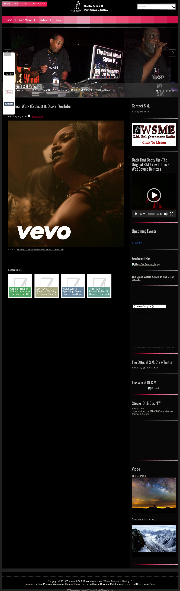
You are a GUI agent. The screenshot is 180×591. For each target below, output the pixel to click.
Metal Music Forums (120, 584)
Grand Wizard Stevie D (21, 86)
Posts (57, 19)
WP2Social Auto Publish (77, 590)
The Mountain (139, 476)
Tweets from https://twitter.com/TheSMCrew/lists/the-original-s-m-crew (152, 411)
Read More (96, 90)
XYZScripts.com (106, 590)
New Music (25, 19)
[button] (154, 195)
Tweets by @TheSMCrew (145, 367)
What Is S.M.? (39, 4)
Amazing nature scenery (144, 519)
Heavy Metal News (145, 584)
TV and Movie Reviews (97, 584)
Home (9, 19)
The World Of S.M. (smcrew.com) (83, 581)
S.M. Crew (37, 116)
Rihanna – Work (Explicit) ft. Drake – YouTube (40, 249)
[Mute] (166, 214)
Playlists (42, 19)
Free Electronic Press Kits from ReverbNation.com (154, 347)
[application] (154, 195)
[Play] (136, 214)
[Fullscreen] (171, 214)
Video (26, 4)
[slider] (151, 214)
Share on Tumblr (9, 104)
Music (17, 4)
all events (137, 242)
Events (7, 4)
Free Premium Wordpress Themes (55, 584)
